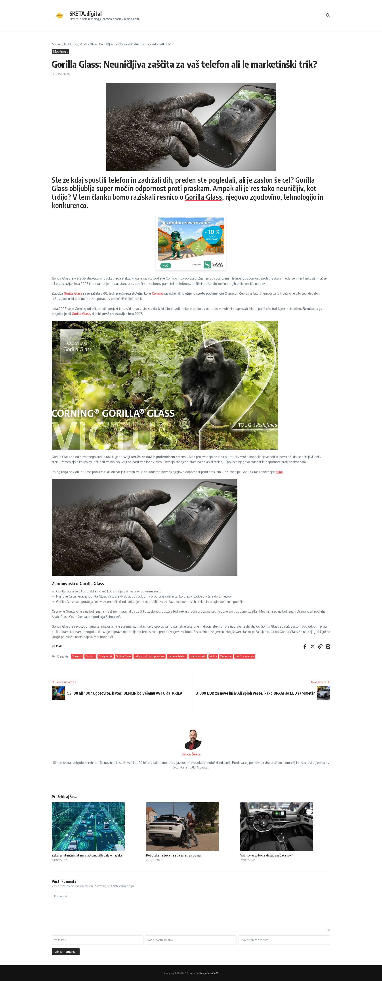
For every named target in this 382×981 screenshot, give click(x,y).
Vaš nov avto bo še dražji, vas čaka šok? (266, 855)
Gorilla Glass (203, 196)
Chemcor (77, 656)
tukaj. (279, 472)
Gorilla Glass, (81, 314)
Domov (56, 44)
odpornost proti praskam (149, 656)
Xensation (226, 656)
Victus (213, 656)
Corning (157, 293)
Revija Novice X (208, 973)
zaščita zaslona (244, 656)
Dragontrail (106, 656)
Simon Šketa (191, 754)
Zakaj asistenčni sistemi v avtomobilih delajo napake (87, 855)
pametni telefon (177, 656)
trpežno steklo (198, 656)
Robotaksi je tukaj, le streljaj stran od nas (174, 855)
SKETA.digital (85, 13)
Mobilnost (71, 44)
